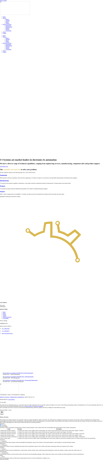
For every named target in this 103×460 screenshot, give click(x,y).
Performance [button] (3, 443)
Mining (7, 19)
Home (4, 16)
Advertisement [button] (3, 451)
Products (7, 28)
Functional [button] (2, 439)
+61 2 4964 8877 (5, 331)
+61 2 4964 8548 (5, 328)
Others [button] (1, 455)
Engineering (8, 25)
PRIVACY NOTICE (4, 397)
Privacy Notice (28, 406)
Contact (4, 33)
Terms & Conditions (38, 406)
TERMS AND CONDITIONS (17, 397)
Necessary (4, 425)
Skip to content (3, 0)
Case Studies (8, 30)
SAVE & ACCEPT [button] (4, 459)
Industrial (8, 20)
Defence (7, 23)
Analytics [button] (2, 447)
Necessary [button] (2, 423)
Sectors (4, 18)
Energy (7, 21)
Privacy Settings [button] (3, 320)
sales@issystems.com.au (7, 333)
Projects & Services (7, 24)
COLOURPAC (11, 399)
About (4, 32)
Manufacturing (9, 27)
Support (7, 29)
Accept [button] (9, 410)
